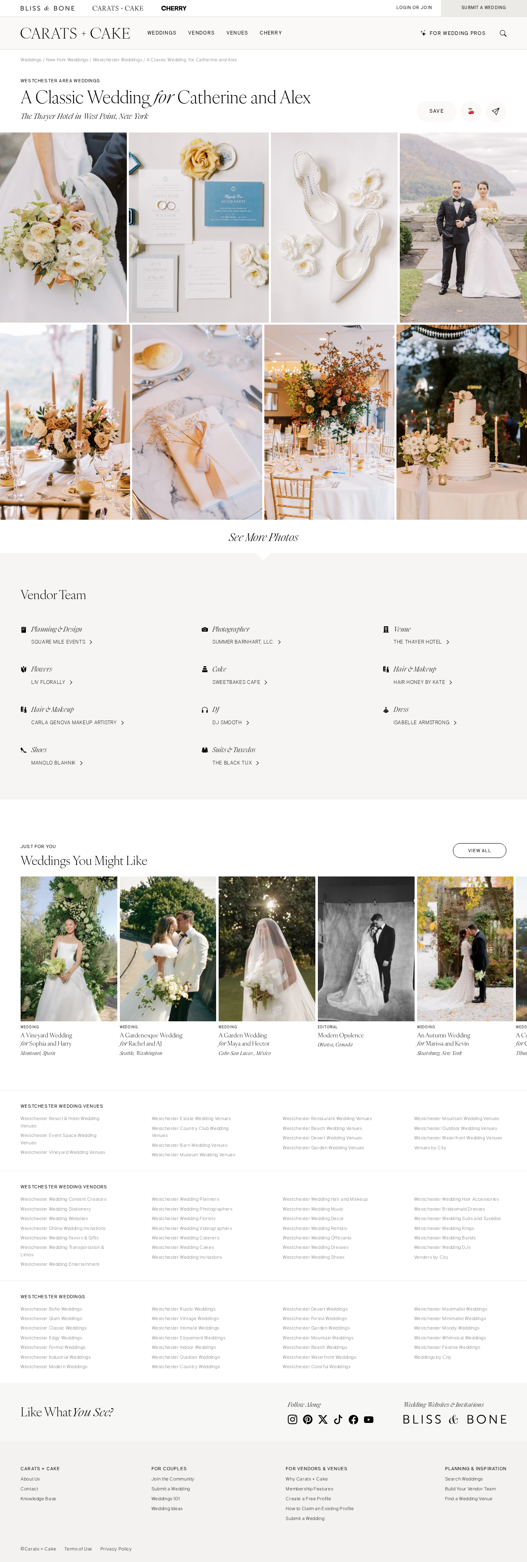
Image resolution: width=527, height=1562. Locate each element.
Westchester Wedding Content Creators (64, 1199)
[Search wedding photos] (174, 8)
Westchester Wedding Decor (313, 1218)
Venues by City (430, 1147)
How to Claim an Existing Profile (320, 1508)
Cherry (271, 33)
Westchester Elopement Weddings (189, 1337)
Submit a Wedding (171, 1488)
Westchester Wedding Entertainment (60, 1264)
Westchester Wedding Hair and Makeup (325, 1199)
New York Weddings (67, 59)
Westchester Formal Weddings (53, 1347)
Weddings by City (433, 1357)
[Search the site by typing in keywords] (499, 33)
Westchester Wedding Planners (185, 1199)
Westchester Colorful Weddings (316, 1366)
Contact (29, 1488)
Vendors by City (431, 1257)
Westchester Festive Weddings (447, 1347)
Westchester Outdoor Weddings (186, 1357)
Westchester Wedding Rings (444, 1228)
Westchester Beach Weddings (315, 1347)
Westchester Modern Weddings (54, 1366)
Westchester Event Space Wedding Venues (59, 1139)
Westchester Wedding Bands (445, 1237)
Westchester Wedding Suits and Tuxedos (457, 1218)
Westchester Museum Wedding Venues (194, 1154)
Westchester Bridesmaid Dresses (449, 1208)
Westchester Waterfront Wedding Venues (458, 1137)
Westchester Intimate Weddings (185, 1327)
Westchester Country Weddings (186, 1366)
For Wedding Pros (458, 33)
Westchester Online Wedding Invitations (63, 1228)
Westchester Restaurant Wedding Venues (327, 1118)
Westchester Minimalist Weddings (450, 1318)
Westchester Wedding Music (313, 1208)
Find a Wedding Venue (469, 1498)
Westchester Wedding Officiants (317, 1237)
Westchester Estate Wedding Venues (191, 1118)
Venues (237, 33)
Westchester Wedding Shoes (314, 1257)
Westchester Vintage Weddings (185, 1318)
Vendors (201, 33)
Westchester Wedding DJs (442, 1247)
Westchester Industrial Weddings (56, 1357)
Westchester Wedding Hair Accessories (456, 1199)
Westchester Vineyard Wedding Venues (63, 1152)
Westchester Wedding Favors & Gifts (59, 1237)
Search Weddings (464, 1478)
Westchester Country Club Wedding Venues (190, 1132)
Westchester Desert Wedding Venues (322, 1137)
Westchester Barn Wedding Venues (190, 1145)
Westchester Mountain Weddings (318, 1337)
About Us (30, 1478)
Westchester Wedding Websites (54, 1218)
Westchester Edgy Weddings (51, 1337)
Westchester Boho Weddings (51, 1308)
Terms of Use (78, 1548)
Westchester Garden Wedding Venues (323, 1147)
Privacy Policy (116, 1548)
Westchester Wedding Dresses (315, 1247)
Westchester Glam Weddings (51, 1318)
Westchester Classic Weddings (54, 1327)
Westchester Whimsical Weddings (450, 1337)
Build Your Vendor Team (470, 1488)
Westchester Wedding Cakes (183, 1247)
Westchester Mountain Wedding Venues (456, 1118)
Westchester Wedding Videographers (192, 1228)
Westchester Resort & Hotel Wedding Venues (60, 1122)
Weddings (162, 33)
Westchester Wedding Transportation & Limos (63, 1251)
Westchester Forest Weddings (315, 1318)
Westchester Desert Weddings (315, 1308)
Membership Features (309, 1488)
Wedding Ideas (167, 1508)
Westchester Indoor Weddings (184, 1347)
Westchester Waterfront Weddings (320, 1357)
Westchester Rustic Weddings (184, 1308)
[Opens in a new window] (48, 8)
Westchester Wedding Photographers (192, 1208)
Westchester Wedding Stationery (56, 1208)
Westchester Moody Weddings (446, 1327)
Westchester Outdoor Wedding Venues (455, 1128)
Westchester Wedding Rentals (315, 1228)
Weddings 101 (166, 1498)
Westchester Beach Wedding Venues (322, 1128)
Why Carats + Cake (307, 1478)
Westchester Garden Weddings (316, 1327)
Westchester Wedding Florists (184, 1218)
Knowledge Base (38, 1498)
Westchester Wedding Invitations (187, 1257)
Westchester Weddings (117, 59)
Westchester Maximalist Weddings (450, 1308)
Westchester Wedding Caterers (185, 1237)
